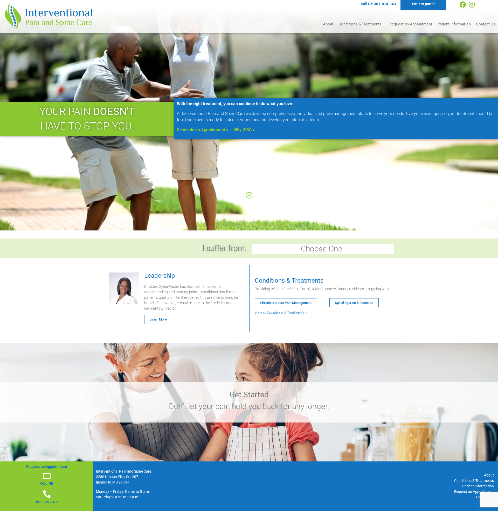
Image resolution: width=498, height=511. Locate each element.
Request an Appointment (410, 24)
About (328, 24)
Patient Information (454, 24)
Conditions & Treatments (360, 24)
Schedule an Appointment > (202, 129)
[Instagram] (471, 4)
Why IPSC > (244, 129)
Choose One (321, 248)
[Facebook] (462, 4)
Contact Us (485, 24)
